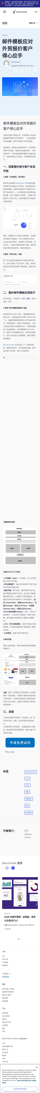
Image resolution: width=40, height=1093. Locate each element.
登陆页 (4, 1019)
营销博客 (5, 1001)
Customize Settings (20, 1089)
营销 (27, 792)
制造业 (4, 1055)
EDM (27, 785)
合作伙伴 (5, 959)
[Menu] (5, 12)
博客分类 (32, 23)
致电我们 (6, 974)
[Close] (37, 1067)
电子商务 (5, 1052)
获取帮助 (5, 977)
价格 (3, 1031)
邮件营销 (28, 812)
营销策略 (5, 35)
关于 (3, 956)
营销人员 (5, 1049)
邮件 (27, 806)
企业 (3, 1043)
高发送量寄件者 (7, 1046)
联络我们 (5, 965)
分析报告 (5, 1025)
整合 (3, 1028)
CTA (27, 778)
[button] (13, 868)
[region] (20, 1078)
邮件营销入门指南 (8, 989)
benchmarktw (13, 925)
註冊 (35, 12)
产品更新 (5, 962)
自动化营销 (6, 1016)
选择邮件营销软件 (8, 992)
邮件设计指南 (6, 995)
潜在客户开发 (6, 1022)
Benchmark (20, 183)
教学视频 (5, 998)
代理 (3, 1058)
